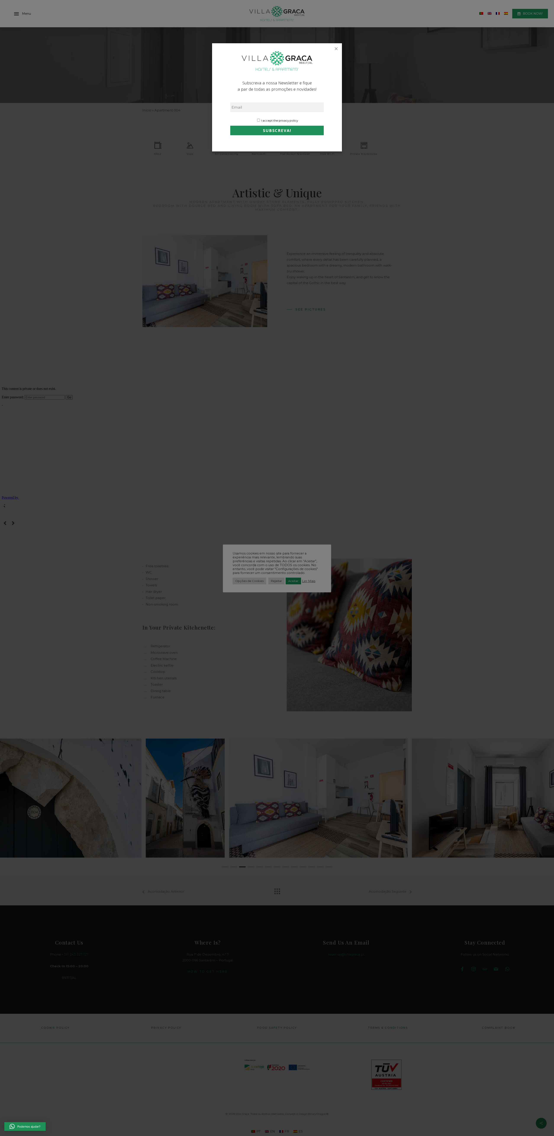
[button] (25, 1126)
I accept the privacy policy (279, 120)
